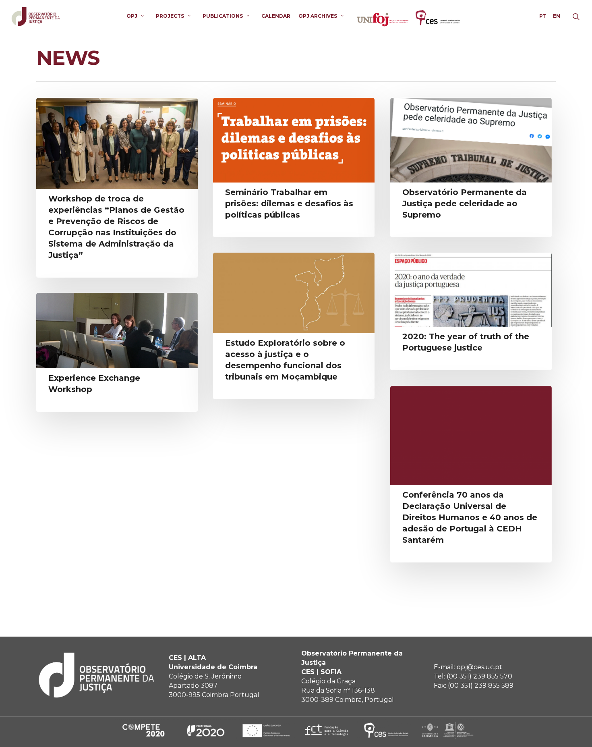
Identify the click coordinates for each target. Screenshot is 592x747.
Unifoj (382, 16)
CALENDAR (275, 16)
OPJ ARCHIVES (317, 16)
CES (439, 16)
